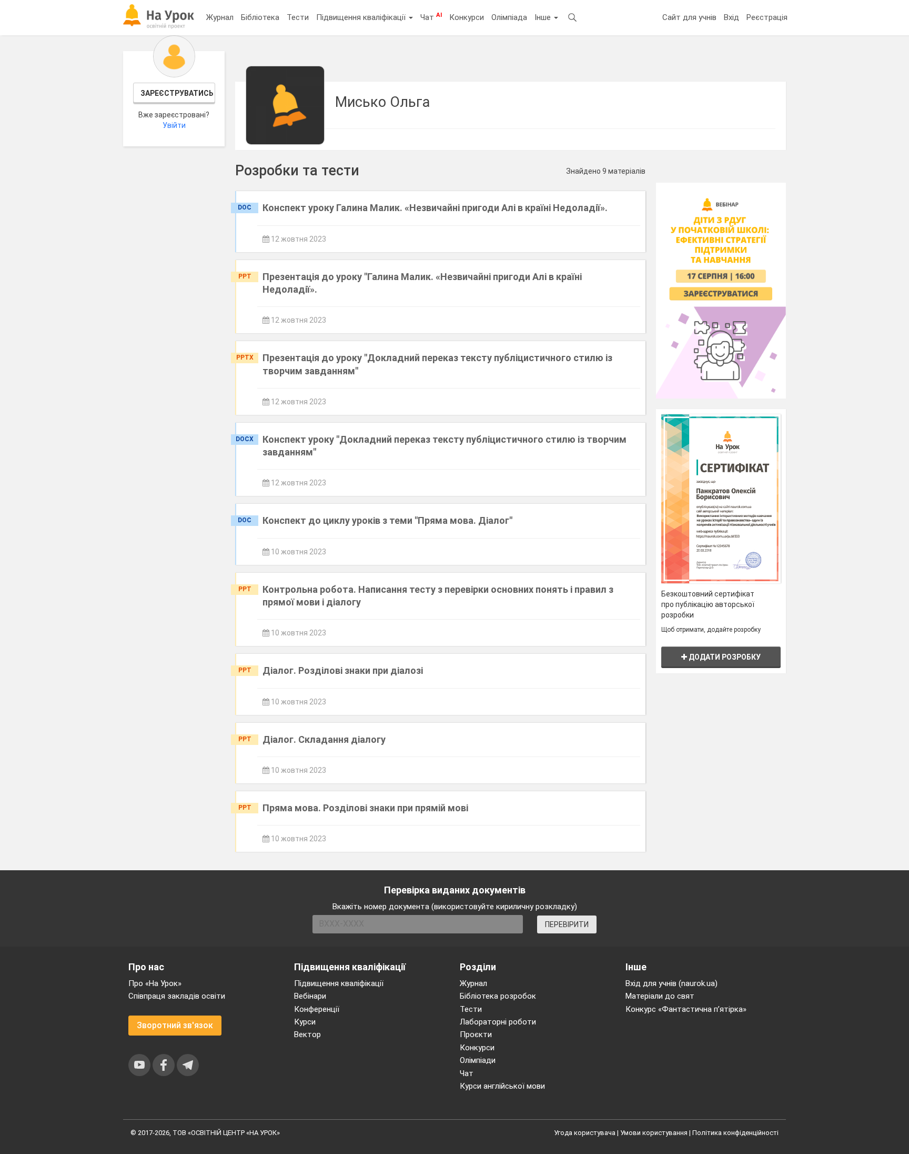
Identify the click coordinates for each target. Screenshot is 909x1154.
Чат (431, 17)
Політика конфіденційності (735, 1133)
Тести (298, 17)
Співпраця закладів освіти (176, 996)
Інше (543, 17)
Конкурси (466, 17)
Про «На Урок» (154, 983)
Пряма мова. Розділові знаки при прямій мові (365, 807)
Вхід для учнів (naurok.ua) (671, 983)
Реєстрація (766, 17)
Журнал (220, 17)
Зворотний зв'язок (175, 1025)
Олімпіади (478, 1060)
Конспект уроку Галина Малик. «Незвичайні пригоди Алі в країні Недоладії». (435, 207)
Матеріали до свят (659, 996)
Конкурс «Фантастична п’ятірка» (685, 1009)
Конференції (316, 1009)
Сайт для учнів (689, 17)
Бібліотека (260, 17)
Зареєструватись (177, 93)
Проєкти (476, 1034)
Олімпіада (509, 17)
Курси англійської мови (502, 1086)
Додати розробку (724, 657)
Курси (305, 1022)
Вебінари (310, 996)
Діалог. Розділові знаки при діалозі (342, 670)
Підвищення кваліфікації (362, 17)
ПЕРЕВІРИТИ (567, 924)
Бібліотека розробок (498, 996)
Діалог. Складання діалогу (324, 739)
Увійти (174, 125)
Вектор (307, 1034)
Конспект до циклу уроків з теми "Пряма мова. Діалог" (387, 520)
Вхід (731, 17)
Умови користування (654, 1133)
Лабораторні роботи (498, 1022)
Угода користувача (584, 1133)
